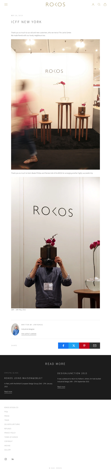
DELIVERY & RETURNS (12, 424)
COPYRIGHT (8, 441)
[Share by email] (95, 346)
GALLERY (7, 450)
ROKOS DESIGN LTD (11, 407)
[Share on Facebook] (63, 346)
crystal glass (11, 373)
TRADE (6, 420)
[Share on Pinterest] (84, 346)
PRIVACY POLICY (10, 433)
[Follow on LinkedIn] (12, 459)
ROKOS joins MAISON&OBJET (23, 378)
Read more (8, 391)
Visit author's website (28, 334)
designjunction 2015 (72, 373)
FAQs (6, 411)
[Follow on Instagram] (5, 459)
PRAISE (6, 416)
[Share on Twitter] (74, 346)
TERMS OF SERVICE (11, 437)
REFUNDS (7, 428)
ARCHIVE (7, 445)
